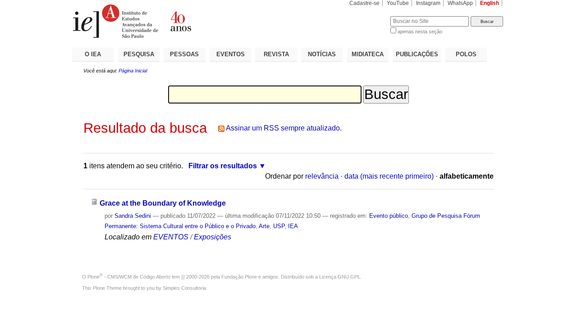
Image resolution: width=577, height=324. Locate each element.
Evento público (388, 215)
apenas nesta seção (420, 31)
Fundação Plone (239, 276)
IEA (293, 226)
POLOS (466, 54)
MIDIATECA (368, 54)
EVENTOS (230, 54)
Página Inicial (133, 70)
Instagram (428, 3)
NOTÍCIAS (322, 54)
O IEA (93, 54)
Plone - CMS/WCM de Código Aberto (128, 276)
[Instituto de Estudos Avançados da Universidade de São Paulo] (180, 21)
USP (278, 226)
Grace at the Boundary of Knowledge (163, 203)
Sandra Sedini (132, 215)
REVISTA (276, 54)
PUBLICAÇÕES (417, 54)
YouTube (398, 3)
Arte (264, 226)
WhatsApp (460, 3)
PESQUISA (139, 54)
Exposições (212, 237)
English (489, 3)
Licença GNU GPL (339, 276)
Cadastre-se (364, 3)
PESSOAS (184, 54)
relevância (322, 176)
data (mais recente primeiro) (389, 176)
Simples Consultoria (184, 288)
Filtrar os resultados (222, 166)
